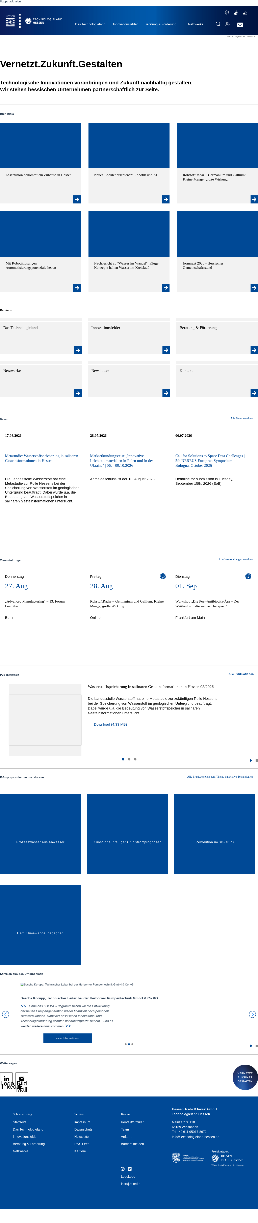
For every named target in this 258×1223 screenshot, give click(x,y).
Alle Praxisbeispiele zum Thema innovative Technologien (220, 776)
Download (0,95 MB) (153, 720)
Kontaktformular (132, 1122)
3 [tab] (135, 759)
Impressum (82, 1122)
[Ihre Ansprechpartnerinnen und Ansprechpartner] (226, 24)
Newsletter (82, 1136)
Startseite (19, 1122)
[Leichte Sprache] (226, 12)
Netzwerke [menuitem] (195, 24)
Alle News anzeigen (242, 418)
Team (125, 1129)
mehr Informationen (49, 1038)
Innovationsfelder (25, 1136)
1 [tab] (123, 759)
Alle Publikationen (241, 673)
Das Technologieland (28, 1129)
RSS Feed (81, 1144)
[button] (251, 760)
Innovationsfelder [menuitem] (125, 24)
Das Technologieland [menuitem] (90, 24)
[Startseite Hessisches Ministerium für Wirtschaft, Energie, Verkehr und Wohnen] (188, 1159)
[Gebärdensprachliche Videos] (235, 13)
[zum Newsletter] (239, 24)
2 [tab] (129, 759)
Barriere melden (132, 1144)
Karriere (80, 1151)
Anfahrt (126, 1136)
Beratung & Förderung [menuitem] (160, 24)
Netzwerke (20, 1151)
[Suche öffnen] (218, 24)
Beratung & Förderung (29, 1144)
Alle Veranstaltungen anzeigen (236, 559)
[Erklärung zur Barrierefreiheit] (245, 13)
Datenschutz (83, 1129)
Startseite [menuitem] (24, 16)
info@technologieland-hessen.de (195, 1137)
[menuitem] (240, 24)
